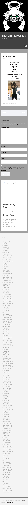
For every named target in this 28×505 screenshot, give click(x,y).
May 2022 (6, 331)
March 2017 (6, 441)
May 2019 (6, 395)
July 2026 (6, 243)
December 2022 (7, 319)
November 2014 (7, 490)
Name (4, 146)
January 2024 (7, 296)
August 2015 (6, 474)
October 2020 (7, 365)
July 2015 (5, 476)
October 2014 (7, 492)
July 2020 (6, 370)
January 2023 (7, 317)
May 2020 (6, 374)
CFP (13, 58)
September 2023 (8, 303)
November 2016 (7, 448)
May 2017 (6, 437)
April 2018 (6, 418)
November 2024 (8, 279)
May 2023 (6, 310)
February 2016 (7, 464)
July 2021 (5, 349)
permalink (14, 103)
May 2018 (6, 416)
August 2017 (6, 432)
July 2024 (6, 286)
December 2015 (7, 467)
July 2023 (5, 307)
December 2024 (8, 277)
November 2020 (8, 363)
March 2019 (6, 398)
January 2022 (7, 338)
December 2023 (7, 298)
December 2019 (7, 383)
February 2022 (7, 337)
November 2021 (7, 342)
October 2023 (7, 301)
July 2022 (5, 328)
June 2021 (6, 351)
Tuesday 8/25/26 (9, 221)
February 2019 (7, 400)
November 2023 (8, 300)
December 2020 (8, 361)
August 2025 (6, 263)
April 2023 (6, 312)
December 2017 (7, 425)
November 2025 (8, 257)
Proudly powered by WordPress (10, 500)
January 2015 (7, 486)
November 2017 (7, 427)
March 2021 (6, 356)
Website (5, 159)
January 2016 (7, 465)
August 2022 (6, 326)
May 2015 (6, 479)
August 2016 (6, 453)
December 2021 (7, 340)
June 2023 (6, 309)
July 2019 (5, 391)
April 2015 (6, 481)
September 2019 (8, 388)
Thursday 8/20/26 (10, 226)
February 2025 (7, 273)
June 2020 (6, 372)
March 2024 (6, 293)
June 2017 (6, 435)
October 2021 (7, 344)
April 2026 (6, 249)
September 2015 (8, 472)
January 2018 (7, 423)
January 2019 (7, 402)
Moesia (3, 502)
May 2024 (6, 289)
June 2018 (6, 414)
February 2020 (7, 379)
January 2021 (7, 360)
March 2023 (6, 314)
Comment (5, 127)
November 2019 (7, 384)
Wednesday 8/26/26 (10, 219)
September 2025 (8, 261)
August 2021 (6, 347)
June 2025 (6, 266)
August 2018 (6, 411)
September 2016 (8, 451)
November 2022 (8, 321)
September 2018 (8, 409)
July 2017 (5, 434)
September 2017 (8, 430)
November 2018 (7, 405)
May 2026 (6, 247)
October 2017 (7, 428)
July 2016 (5, 455)
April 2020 (6, 375)
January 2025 (7, 275)
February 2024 (7, 294)
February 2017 (7, 442)
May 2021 (6, 353)
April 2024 (6, 291)
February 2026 (7, 252)
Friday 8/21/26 (9, 224)
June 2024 (6, 287)
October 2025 (7, 259)
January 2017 (7, 444)
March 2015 (6, 483)
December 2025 (7, 256)
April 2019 (6, 397)
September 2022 (8, 324)
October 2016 (7, 449)
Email (4, 152)
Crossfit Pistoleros (14, 35)
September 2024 (8, 282)
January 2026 (7, 254)
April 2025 (6, 270)
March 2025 (6, 272)
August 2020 (7, 368)
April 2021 (6, 354)
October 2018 (7, 407)
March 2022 (6, 335)
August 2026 (7, 242)
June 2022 (6, 330)
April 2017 (6, 439)
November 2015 (7, 469)
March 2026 (6, 250)
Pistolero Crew (7, 103)
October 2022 (7, 323)
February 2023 (7, 316)
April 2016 (6, 460)
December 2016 (7, 446)
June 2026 (6, 245)
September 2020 (8, 367)
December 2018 (7, 404)
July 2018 (5, 412)
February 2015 (7, 485)
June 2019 (6, 393)
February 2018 (7, 421)
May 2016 (6, 458)
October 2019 (7, 386)
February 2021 (7, 358)
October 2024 (7, 280)
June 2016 (6, 457)
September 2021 (8, 346)
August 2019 (6, 390)
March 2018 (6, 420)
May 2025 (6, 268)
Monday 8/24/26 (9, 222)
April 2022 (6, 333)
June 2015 (6, 478)
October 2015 (7, 471)
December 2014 (7, 488)
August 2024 (7, 284)
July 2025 (5, 264)
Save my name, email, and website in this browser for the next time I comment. (12, 168)
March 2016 (6, 462)
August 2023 (6, 305)
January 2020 (7, 381)
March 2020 (6, 377)
